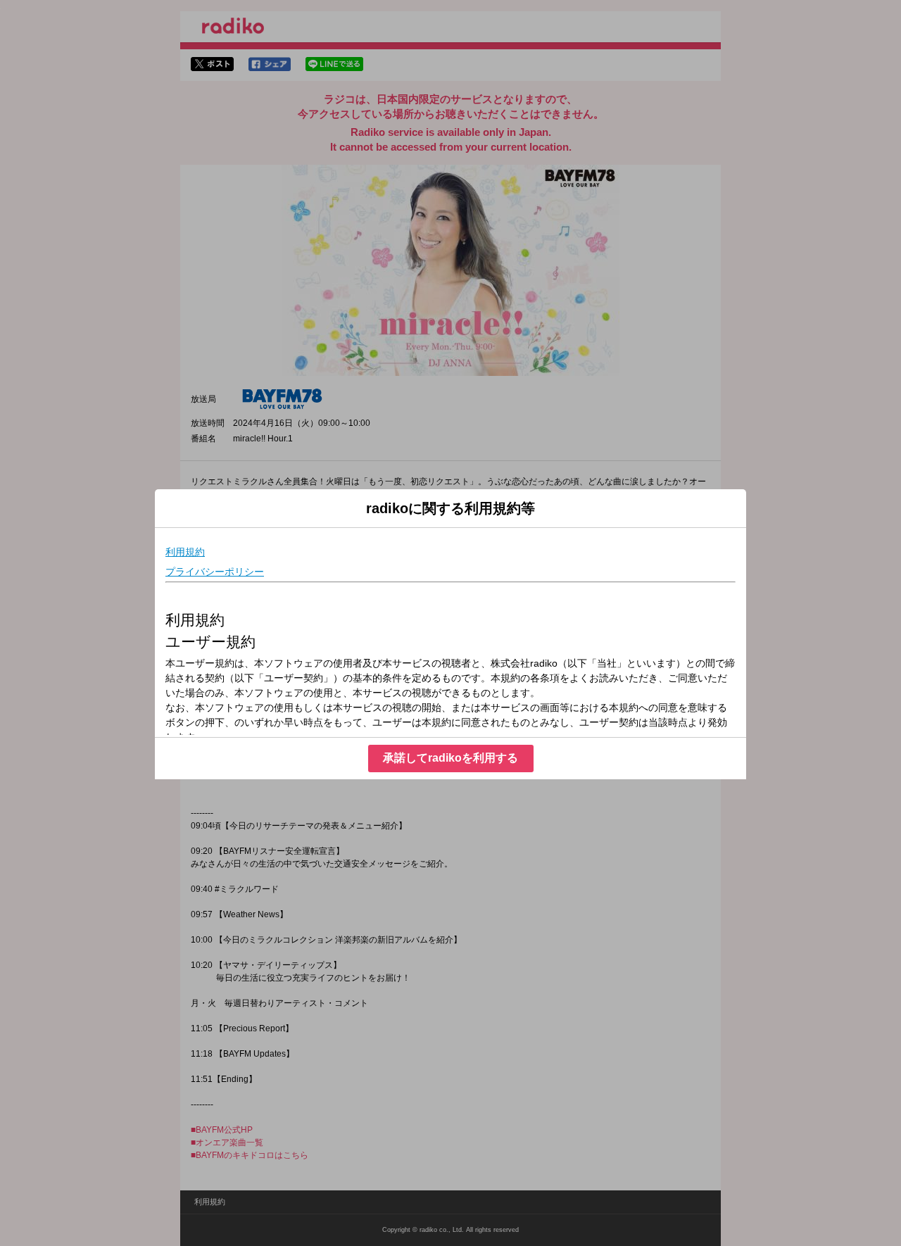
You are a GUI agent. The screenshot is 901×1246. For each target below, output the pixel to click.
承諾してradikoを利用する (450, 758)
